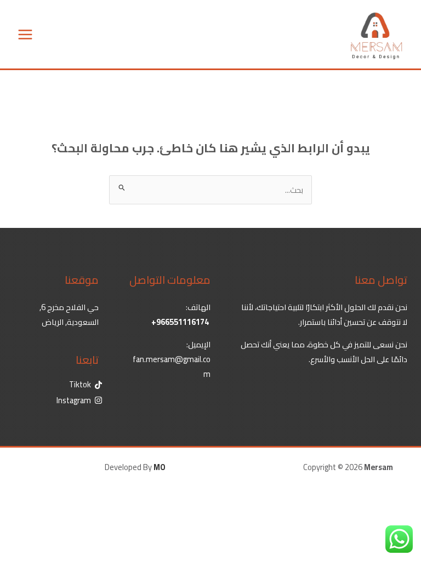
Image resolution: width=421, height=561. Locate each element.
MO (159, 467)
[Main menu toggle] (25, 34)
